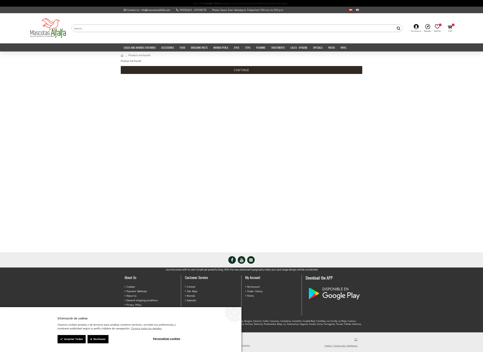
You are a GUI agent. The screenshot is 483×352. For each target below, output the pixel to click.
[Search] (398, 28)
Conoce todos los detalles (146, 328)
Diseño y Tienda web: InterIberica (341, 345)
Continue (241, 70)
